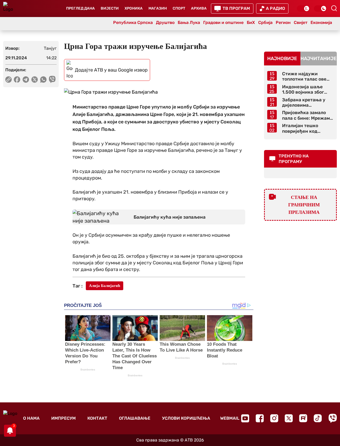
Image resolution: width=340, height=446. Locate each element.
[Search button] (334, 8)
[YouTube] (245, 418)
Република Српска (133, 22)
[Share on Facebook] (17, 79)
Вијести (110, 8)
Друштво (165, 22)
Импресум (63, 418)
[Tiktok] (318, 418)
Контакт (97, 418)
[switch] (303, 8)
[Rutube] (303, 418)
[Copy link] (8, 79)
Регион (283, 22)
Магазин (157, 8)
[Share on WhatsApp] (43, 79)
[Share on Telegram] (26, 79)
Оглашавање (134, 418)
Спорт (179, 8)
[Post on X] (34, 79)
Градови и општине (223, 22)
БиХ (251, 22)
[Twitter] (289, 418)
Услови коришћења (186, 418)
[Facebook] (260, 418)
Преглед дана (80, 8)
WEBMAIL (229, 418)
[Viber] (332, 418)
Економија (321, 22)
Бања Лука (189, 22)
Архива (199, 8)
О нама (31, 418)
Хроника (134, 8)
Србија (265, 22)
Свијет (300, 22)
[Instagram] (274, 418)
